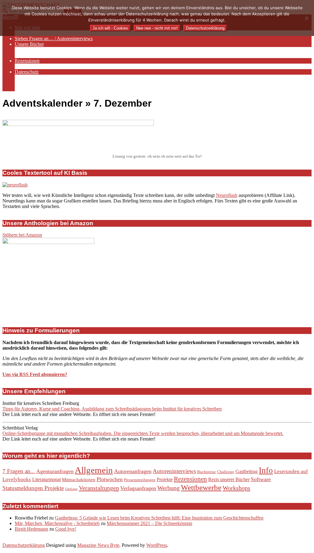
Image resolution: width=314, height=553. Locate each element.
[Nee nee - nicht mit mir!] (306, 18)
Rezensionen (190, 479)
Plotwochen (110, 479)
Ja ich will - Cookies (110, 28)
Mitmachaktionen (78, 479)
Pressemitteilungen (139, 479)
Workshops (236, 487)
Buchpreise (206, 471)
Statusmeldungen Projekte (33, 488)
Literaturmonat (46, 479)
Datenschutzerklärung (23, 545)
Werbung (168, 487)
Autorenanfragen (132, 471)
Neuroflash (226, 195)
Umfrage (71, 489)
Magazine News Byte (98, 545)
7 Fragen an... (18, 471)
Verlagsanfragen (138, 488)
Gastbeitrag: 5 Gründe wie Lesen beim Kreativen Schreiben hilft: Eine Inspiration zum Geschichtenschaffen (159, 517)
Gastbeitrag (247, 471)
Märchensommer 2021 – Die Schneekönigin (149, 523)
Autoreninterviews (174, 471)
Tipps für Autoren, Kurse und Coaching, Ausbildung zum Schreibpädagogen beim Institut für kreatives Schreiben (112, 408)
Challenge (225, 471)
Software (261, 479)
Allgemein (94, 470)
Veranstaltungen (99, 487)
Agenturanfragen (55, 471)
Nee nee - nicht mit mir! (157, 28)
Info (266, 470)
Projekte (165, 479)
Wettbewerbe (201, 487)
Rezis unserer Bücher (229, 479)
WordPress (156, 545)
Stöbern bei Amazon (22, 234)
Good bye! (65, 528)
